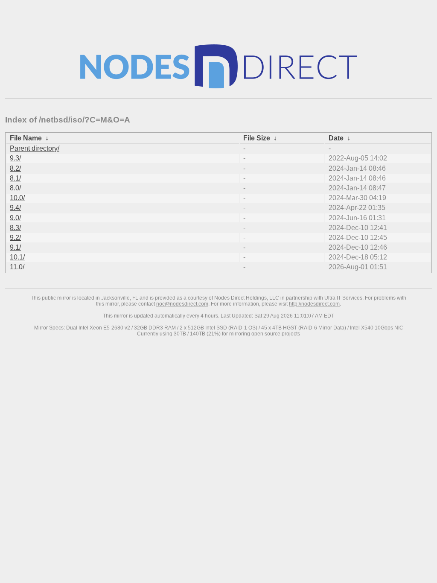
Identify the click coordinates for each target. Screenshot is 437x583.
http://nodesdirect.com (314, 304)
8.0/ (15, 188)
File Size (256, 138)
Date (336, 138)
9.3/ (15, 158)
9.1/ (15, 247)
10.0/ (17, 197)
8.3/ (15, 227)
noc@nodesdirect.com (182, 304)
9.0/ (15, 218)
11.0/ (17, 267)
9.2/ (15, 237)
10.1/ (17, 257)
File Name (26, 138)
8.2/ (15, 168)
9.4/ (15, 207)
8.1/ (15, 178)
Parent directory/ (34, 148)
